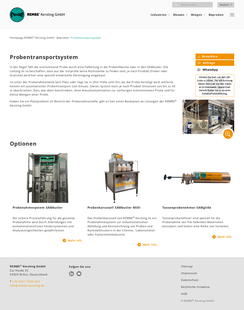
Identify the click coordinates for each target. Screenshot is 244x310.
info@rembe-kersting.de (27, 285)
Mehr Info (74, 240)
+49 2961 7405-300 (26, 281)
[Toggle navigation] (232, 15)
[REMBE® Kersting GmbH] (37, 14)
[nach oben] (236, 302)
